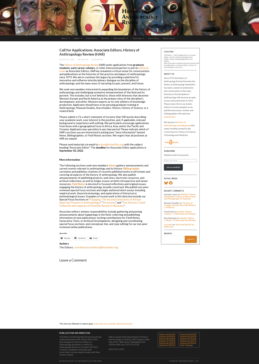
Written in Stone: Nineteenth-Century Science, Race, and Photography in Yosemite (180, 196)
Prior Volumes (186, 345)
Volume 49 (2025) (167, 336)
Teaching (136, 38)
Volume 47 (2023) (167, 341)
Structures (109, 202)
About (64, 38)
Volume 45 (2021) (167, 345)
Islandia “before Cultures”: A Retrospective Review (180, 212)
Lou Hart (168, 224)
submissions (169, 116)
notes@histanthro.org (111, 144)
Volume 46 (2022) (167, 343)
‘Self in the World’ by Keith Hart (179, 225)
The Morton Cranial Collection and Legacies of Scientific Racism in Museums (102, 204)
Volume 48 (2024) (167, 338)
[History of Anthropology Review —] (129, 17)
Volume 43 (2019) (188, 336)
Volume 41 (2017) (188, 341)
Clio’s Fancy (153, 38)
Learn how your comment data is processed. (113, 323)
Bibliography (120, 38)
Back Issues (169, 38)
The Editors (82, 60)
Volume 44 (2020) (188, 334)
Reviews (105, 38)
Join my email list (173, 167)
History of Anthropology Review (81, 64)
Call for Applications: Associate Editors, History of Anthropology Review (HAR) (99, 52)
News (77, 38)
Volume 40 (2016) (188, 343)
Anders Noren (186, 361)
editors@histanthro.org (104, 247)
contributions (81, 247)
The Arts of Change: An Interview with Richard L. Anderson (180, 205)
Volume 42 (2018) (188, 338)
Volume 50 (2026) (167, 334)
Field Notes (91, 38)
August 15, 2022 (66, 60)
